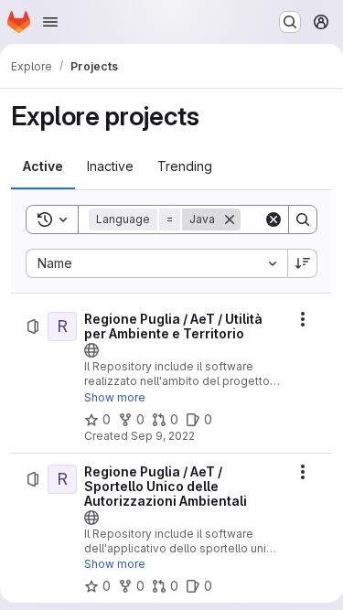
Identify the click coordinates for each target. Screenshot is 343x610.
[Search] (302, 219)
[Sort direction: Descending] (302, 263)
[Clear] (273, 219)
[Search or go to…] (290, 22)
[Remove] (230, 219)
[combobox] (156, 263)
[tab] (43, 166)
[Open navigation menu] (50, 22)
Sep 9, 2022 (163, 436)
